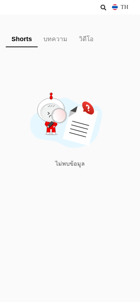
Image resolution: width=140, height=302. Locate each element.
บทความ (55, 39)
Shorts (21, 39)
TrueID (20, 7)
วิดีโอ (86, 39)
